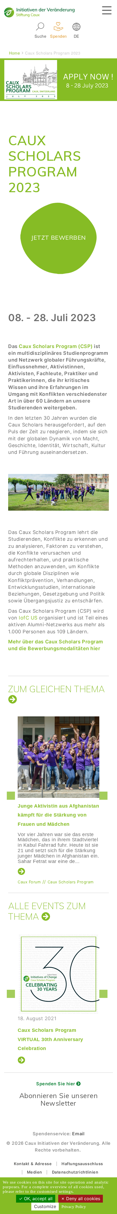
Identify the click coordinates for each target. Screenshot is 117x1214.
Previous (12, 795)
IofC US (28, 618)
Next (104, 795)
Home (14, 53)
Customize (45, 1206)
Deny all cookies (82, 1198)
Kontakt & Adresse (33, 1163)
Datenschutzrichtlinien (75, 1172)
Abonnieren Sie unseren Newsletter (58, 1099)
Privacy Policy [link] (73, 1206)
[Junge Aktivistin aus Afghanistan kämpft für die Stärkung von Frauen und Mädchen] (58, 757)
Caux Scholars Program (71, 882)
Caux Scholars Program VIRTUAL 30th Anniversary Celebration (50, 1039)
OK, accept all (38, 1198)
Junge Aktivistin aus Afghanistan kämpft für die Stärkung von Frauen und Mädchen (58, 815)
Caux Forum (29, 882)
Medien (34, 1172)
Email (78, 1133)
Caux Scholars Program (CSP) (56, 346)
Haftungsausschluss (82, 1163)
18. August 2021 (50, 1033)
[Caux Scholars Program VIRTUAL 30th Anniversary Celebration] (58, 974)
